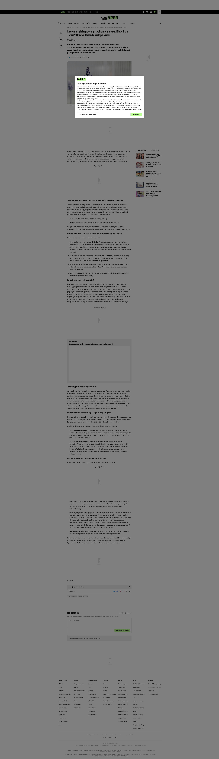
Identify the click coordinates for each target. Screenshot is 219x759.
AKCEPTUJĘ (136, 114)
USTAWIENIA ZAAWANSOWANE (88, 114)
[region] (109, 97)
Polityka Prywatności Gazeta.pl (127, 109)
